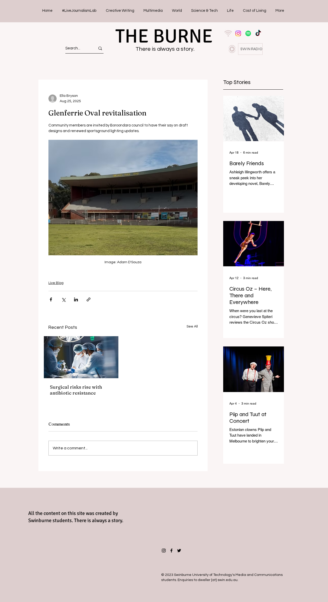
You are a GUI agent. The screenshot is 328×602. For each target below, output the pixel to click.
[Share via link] (88, 299)
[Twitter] (179, 550)
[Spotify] (248, 33)
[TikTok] (258, 33)
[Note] (232, 49)
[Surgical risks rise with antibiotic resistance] (81, 357)
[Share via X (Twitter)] (63, 299)
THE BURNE (164, 36)
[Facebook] (171, 550)
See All (192, 326)
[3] (228, 33)
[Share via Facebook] (50, 299)
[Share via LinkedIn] (76, 299)
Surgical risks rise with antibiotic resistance (76, 390)
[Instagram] (238, 33)
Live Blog (56, 283)
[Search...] (100, 48)
